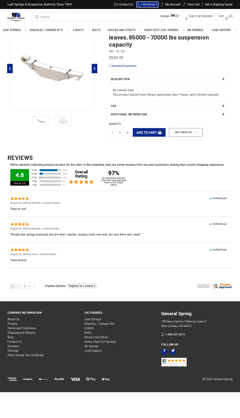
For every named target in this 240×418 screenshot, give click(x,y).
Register (207, 16)
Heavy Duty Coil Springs (161, 30)
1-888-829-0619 (149, 4)
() (225, 16)
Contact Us (126, 4)
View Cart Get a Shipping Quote (209, 4)
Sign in (193, 16)
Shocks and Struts (122, 30)
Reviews (13, 346)
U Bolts (78, 30)
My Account (173, 4)
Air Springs (195, 30)
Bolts (96, 30)
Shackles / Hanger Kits (46, 30)
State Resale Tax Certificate (26, 355)
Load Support (221, 30)
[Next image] (94, 68)
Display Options (55, 286)
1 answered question (122, 66)
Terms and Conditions (22, 328)
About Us (14, 319)
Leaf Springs (12, 30)
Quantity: (115, 123)
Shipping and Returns (21, 332)
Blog (11, 337)
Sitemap (13, 350)
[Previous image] (10, 68)
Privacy (12, 323)
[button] (169, 16)
